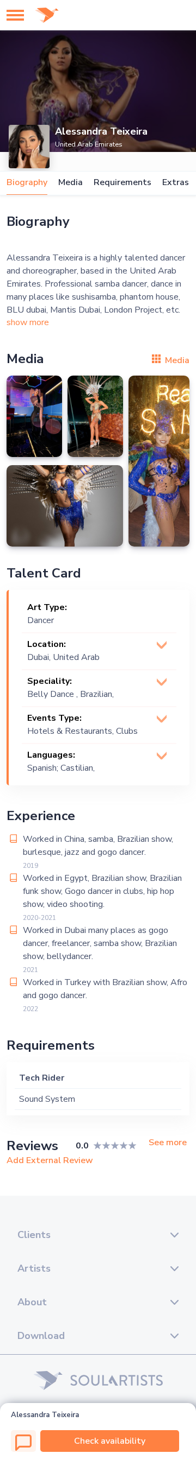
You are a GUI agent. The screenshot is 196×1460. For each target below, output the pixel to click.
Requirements (122, 182)
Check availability (109, 1441)
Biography (27, 182)
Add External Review (50, 1160)
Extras (175, 182)
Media (70, 182)
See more (168, 1142)
